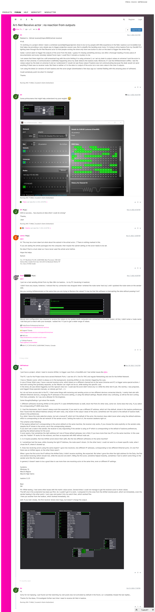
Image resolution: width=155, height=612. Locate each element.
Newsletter (50, 12)
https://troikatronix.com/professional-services (34, 327)
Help (26, 12)
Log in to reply (136, 30)
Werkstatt (36, 12)
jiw (21, 35)
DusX (22, 275)
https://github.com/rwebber (28, 342)
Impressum (142, 2)
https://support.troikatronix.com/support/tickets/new (36, 332)
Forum (18, 12)
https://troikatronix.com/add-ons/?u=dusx (33, 337)
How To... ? (20, 29)
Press (127, 2)
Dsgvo (134, 2)
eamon (22, 236)
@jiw (25, 210)
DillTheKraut (24, 365)
